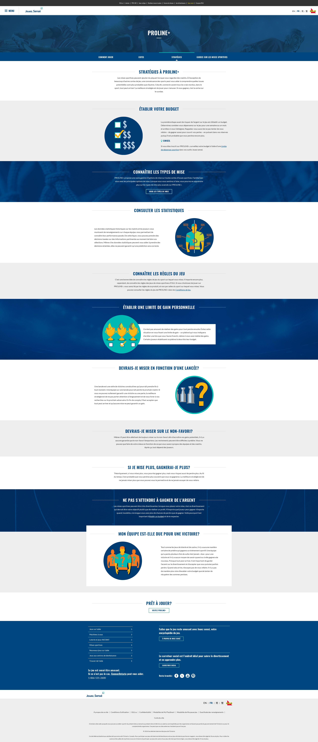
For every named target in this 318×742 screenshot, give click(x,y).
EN (293, 11)
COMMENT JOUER (106, 57)
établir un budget (156, 516)
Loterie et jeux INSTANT (99, 640)
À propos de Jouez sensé (171, 638)
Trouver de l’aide (96, 661)
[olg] (313, 11)
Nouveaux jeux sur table (99, 650)
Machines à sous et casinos (154, 3)
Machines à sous (96, 634)
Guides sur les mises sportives (212, 57)
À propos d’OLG (200, 3)
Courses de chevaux (169, 3)
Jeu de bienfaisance (181, 3)
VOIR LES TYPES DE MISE (159, 191)
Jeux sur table (95, 629)
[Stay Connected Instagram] (193, 675)
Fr (211, 703)
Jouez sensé (191, 3)
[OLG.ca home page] (229, 703)
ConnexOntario (118, 674)
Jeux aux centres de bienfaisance (102, 655)
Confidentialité (145, 713)
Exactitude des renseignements (211, 712)
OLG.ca (121, 3)
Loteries (127, 3)
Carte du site (159, 718)
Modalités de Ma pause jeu (187, 713)
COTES (141, 57)
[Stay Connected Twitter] (182, 675)
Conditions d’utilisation (120, 712)
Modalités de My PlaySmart (164, 713)
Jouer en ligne (142, 3)
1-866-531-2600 (97, 677)
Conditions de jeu (183, 290)
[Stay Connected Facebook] (176, 675)
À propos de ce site (101, 712)
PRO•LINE (134, 3)
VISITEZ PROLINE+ (160, 610)
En (205, 703)
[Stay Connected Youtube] (187, 675)
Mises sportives (95, 645)
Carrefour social (169, 665)
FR (298, 11)
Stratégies (177, 57)
